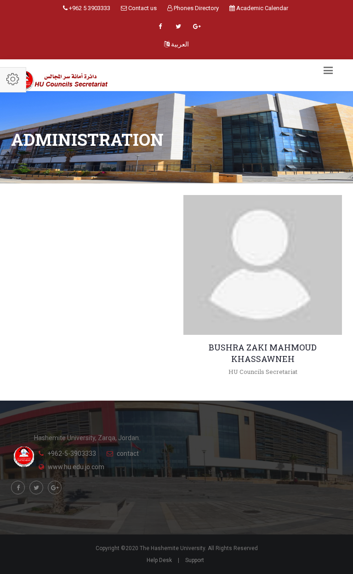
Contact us (142, 8)
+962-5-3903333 (71, 453)
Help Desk (159, 560)
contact (128, 453)
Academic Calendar (261, 8)
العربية (179, 44)
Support (194, 560)
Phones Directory (195, 8)
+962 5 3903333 (89, 8)
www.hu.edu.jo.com (76, 467)
